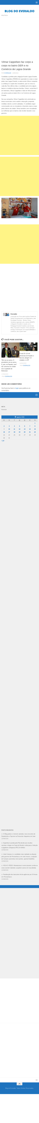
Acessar (4, 409)
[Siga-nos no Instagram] (36, 395)
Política (4, 15)
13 (24, 429)
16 (4, 432)
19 (19, 432)
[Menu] (36, 2)
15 (35, 429)
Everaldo (7, 73)
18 (14, 432)
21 (30, 432)
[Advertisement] (19, 39)
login (17, 388)
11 (14, 429)
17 (9, 432)
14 (30, 429)
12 (19, 429)
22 (35, 432)
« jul (2, 440)
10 (9, 429)
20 (24, 432)
